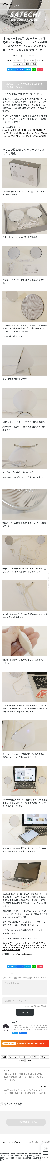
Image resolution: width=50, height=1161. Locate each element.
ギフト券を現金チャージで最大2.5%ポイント (26, 1043)
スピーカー (31, 60)
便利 (27, 64)
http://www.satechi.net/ (22, 954)
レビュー (19, 64)
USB (9, 60)
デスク (41, 60)
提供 (34, 64)
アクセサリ (19, 60)
